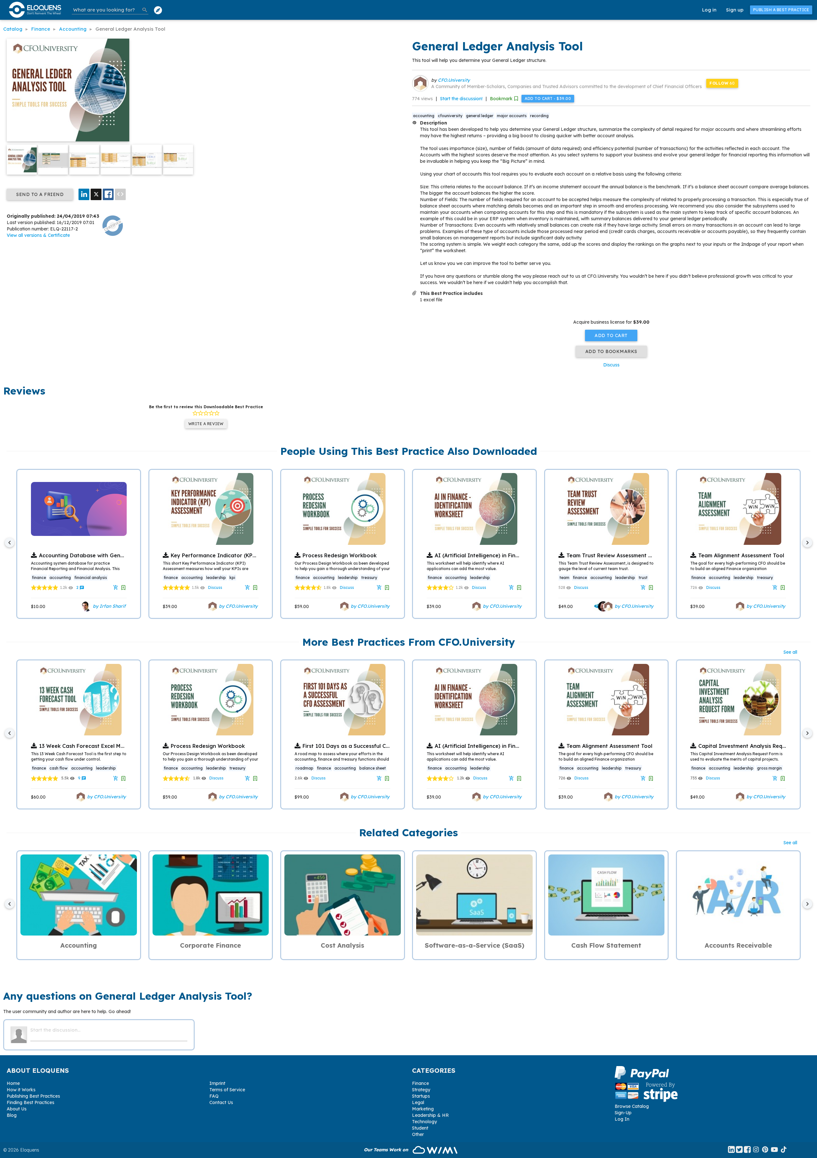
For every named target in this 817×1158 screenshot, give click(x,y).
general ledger (479, 115)
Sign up (735, 10)
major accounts (512, 115)
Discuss (611, 365)
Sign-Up (623, 1113)
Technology (424, 1121)
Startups (421, 1096)
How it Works (21, 1090)
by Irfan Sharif (109, 606)
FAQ (214, 1096)
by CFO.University (238, 606)
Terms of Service (227, 1090)
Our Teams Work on (386, 1150)
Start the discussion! (461, 99)
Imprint (217, 1083)
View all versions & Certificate (38, 235)
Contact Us (221, 1102)
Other (418, 1134)
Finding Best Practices (30, 1102)
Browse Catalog (632, 1106)
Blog (12, 1115)
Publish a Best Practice (781, 9)
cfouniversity (450, 115)
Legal (418, 1102)
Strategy (421, 1090)
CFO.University (454, 80)
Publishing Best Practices (33, 1096)
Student (420, 1128)
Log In (622, 1119)
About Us (16, 1109)
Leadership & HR (430, 1115)
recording (539, 115)
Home (13, 1083)
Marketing (423, 1109)
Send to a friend (40, 194)
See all (790, 652)
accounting (423, 115)
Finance (420, 1083)
